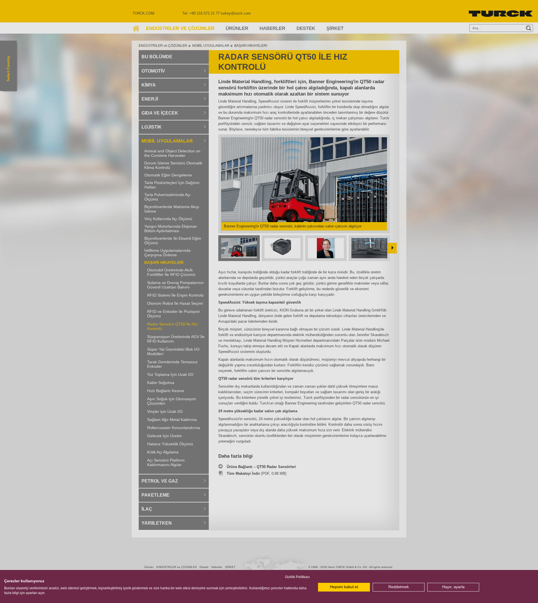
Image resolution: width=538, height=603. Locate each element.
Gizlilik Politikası (297, 577)
